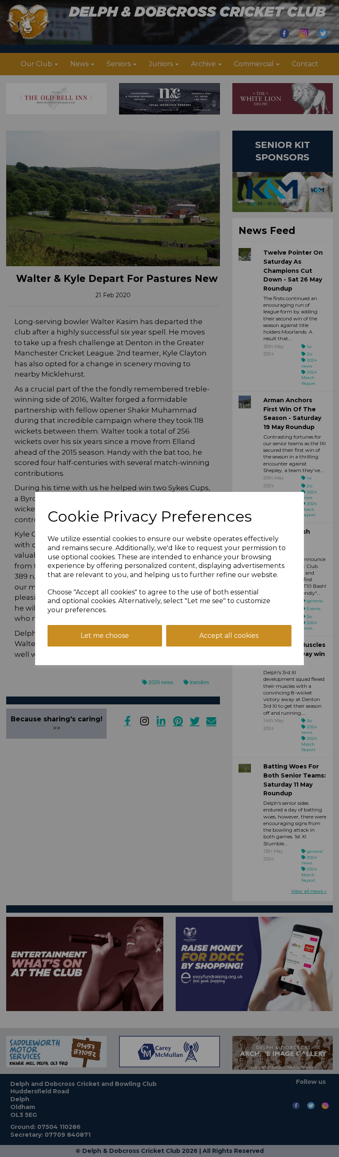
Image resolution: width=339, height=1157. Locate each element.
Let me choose (105, 635)
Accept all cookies (228, 635)
